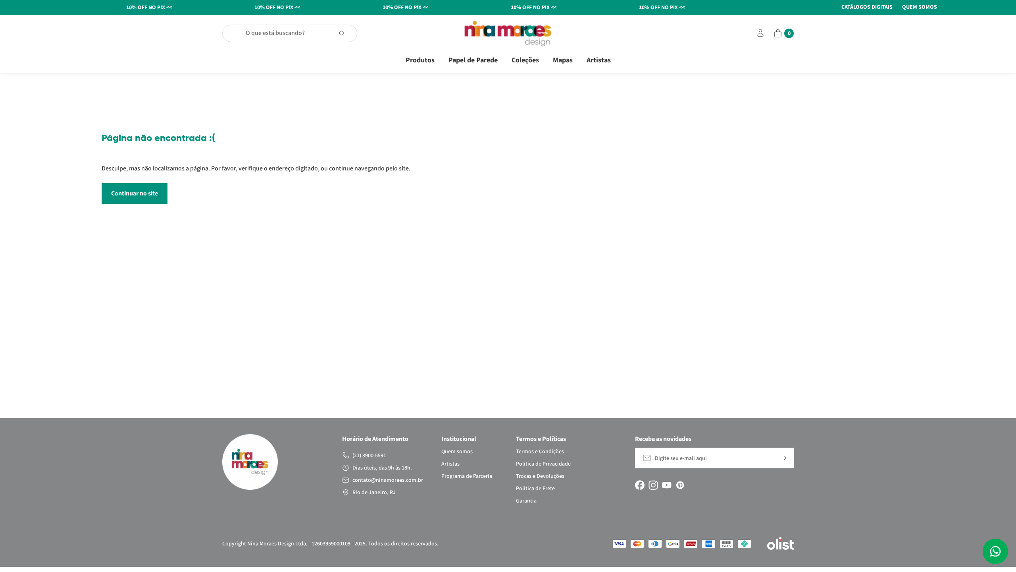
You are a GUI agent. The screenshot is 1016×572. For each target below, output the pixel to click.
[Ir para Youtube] (667, 485)
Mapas (563, 60)
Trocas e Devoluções (540, 476)
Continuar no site (134, 193)
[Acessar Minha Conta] (760, 36)
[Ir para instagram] (653, 485)
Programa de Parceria (466, 476)
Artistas (599, 60)
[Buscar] (346, 33)
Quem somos (457, 452)
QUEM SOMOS (919, 7)
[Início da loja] (508, 33)
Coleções (525, 60)
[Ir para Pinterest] (680, 485)
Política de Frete (535, 489)
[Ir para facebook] (640, 485)
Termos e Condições (540, 452)
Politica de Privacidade (543, 464)
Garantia (526, 501)
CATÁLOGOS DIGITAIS (867, 7)
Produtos (420, 60)
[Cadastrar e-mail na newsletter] (784, 458)
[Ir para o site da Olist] (780, 544)
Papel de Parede (473, 60)
